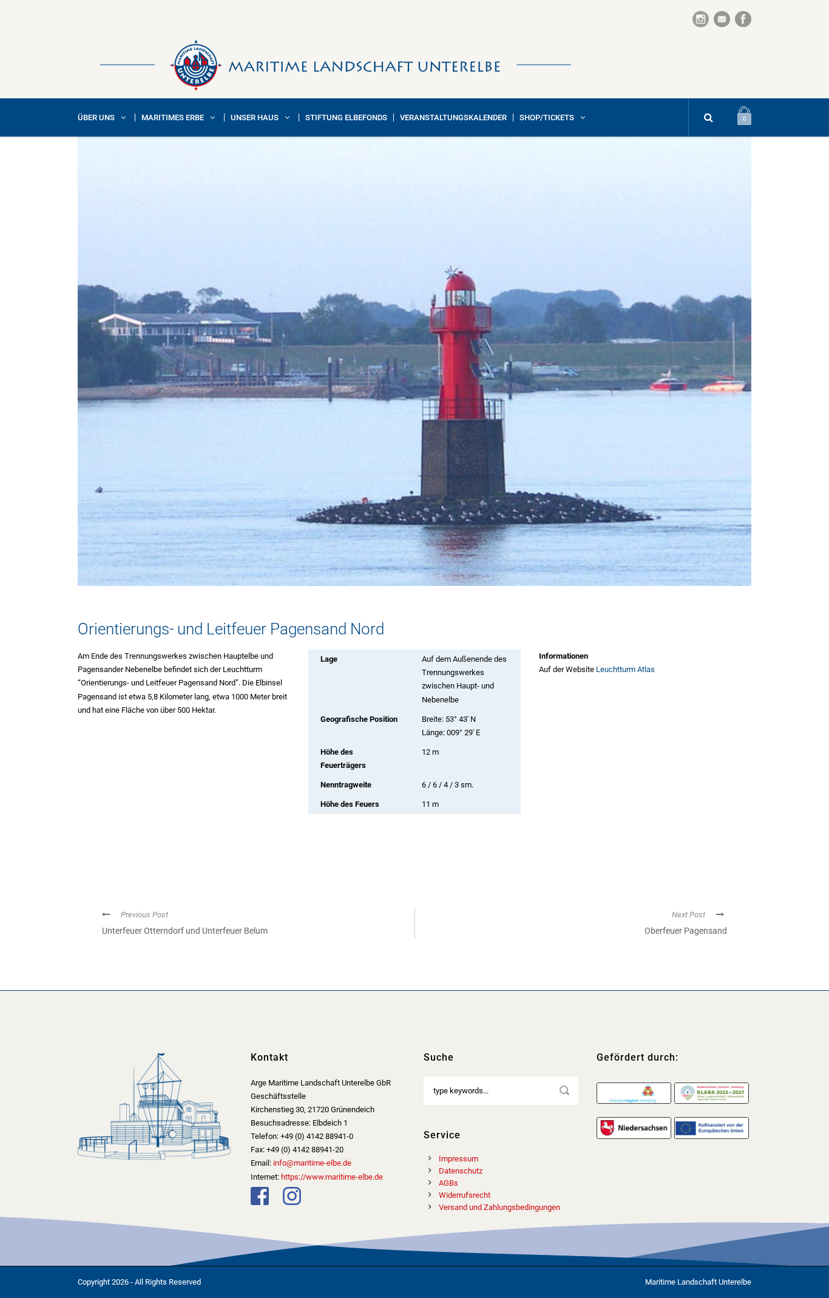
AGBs (448, 1183)
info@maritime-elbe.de (312, 1162)
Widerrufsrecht (464, 1195)
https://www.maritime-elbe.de (332, 1176)
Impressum (458, 1158)
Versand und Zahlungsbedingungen (499, 1207)
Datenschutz (460, 1170)
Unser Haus (255, 117)
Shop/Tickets (546, 117)
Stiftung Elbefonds (346, 117)
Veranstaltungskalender (453, 117)
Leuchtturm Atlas (625, 669)
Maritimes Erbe (172, 117)
